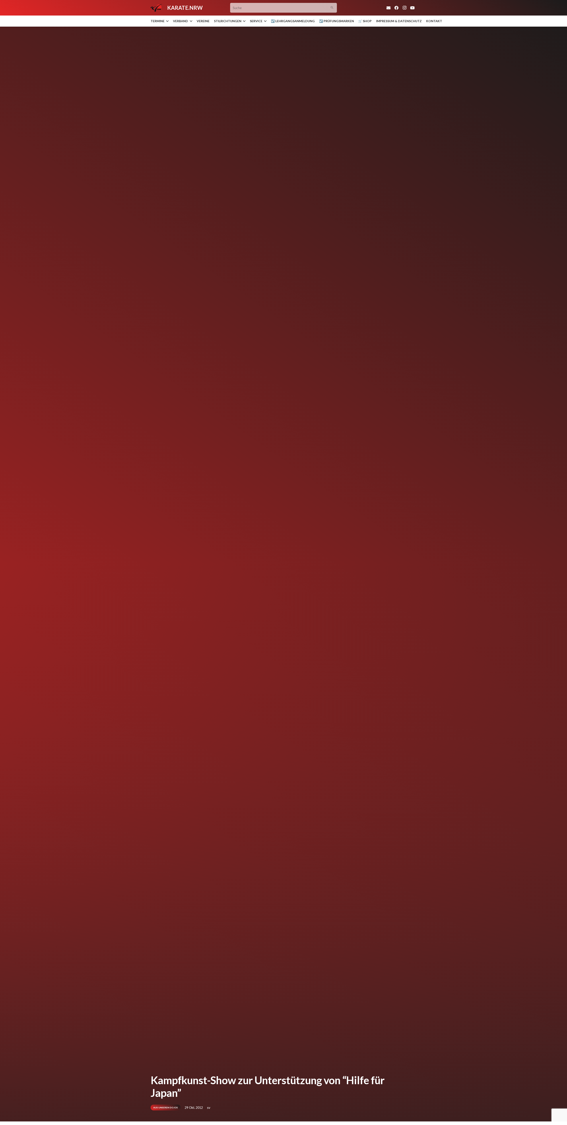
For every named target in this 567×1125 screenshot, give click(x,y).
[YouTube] (412, 8)
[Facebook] (396, 8)
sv (208, 1107)
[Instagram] (404, 8)
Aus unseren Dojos (165, 1107)
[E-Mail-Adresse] (388, 8)
